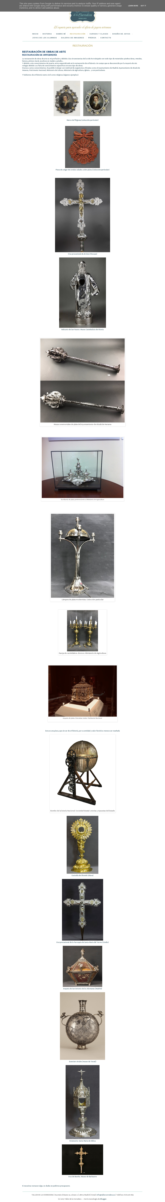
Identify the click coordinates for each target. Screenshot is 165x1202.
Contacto (105, 38)
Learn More (133, 6)
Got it (143, 6)
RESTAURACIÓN (77, 34)
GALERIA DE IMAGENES (72, 38)
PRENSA (92, 38)
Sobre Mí (61, 34)
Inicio (35, 34)
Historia (47, 34)
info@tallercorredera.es (106, 1195)
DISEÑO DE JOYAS (121, 34)
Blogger (103, 1199)
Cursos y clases (99, 34)
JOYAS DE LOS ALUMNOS (44, 38)
